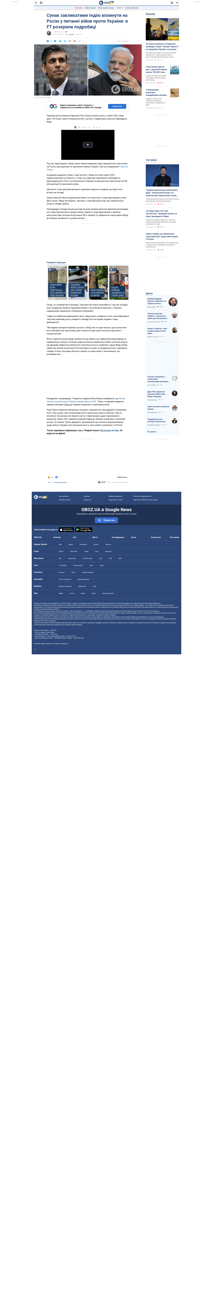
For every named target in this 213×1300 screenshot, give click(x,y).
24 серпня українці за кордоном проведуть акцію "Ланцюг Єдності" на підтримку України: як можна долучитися (162, 47)
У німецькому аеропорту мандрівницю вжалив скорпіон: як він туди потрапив (156, 93)
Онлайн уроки (87, 558)
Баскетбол (74, 551)
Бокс (96, 551)
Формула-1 (108, 551)
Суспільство (156, 537)
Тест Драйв (62, 565)
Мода (94, 593)
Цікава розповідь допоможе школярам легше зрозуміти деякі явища (156, 78)
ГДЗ (60, 558)
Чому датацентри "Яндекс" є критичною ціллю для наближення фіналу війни (157, 316)
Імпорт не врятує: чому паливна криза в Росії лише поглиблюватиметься (157, 331)
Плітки (72, 593)
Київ (60, 544)
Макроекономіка (83, 579)
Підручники (72, 558)
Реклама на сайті (65, 500)
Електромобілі (78, 565)
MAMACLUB (82, 586)
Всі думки (151, 432)
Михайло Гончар (152, 337)
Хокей (86, 551)
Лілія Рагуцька (58, 32)
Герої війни (79, 8)
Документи (87, 500)
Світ (66, 32)
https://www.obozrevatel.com (107, 603)
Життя (95, 537)
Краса (83, 593)
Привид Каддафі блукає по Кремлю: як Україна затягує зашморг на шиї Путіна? (156, 301)
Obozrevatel (105, 430)
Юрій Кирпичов (152, 412)
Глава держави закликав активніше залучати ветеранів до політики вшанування (162, 200)
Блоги (133, 537)
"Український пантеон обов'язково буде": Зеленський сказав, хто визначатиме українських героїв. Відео (162, 193)
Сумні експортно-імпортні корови (158, 408)
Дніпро (96, 544)
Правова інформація (115, 496)
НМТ (120, 558)
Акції (91, 565)
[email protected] (60, 638)
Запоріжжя (83, 544)
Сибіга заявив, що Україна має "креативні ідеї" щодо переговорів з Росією (162, 236)
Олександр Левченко (154, 425)
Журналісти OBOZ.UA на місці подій (145, 500)
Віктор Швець (151, 307)
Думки (149, 293)
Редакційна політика (60, 482)
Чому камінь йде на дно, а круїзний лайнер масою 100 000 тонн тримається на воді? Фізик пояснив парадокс (156, 70)
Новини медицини (65, 586)
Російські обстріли (131, 8)
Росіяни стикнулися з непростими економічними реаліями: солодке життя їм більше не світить (158, 379)
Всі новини (174, 537)
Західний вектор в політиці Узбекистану (156, 420)
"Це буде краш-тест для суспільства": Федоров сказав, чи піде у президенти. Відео (161, 213)
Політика (57, 537)
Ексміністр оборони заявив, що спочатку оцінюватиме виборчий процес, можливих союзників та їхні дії (161, 222)
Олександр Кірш (152, 400)
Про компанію (63, 496)
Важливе (150, 14)
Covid (94, 586)
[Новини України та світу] (102, 483)
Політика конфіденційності (142, 496)
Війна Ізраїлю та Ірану (106, 8)
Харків (70, 544)
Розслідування (118, 537)
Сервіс (102, 565)
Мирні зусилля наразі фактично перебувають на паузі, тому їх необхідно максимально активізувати (162, 245)
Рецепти (62, 572)
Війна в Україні (90, 8)
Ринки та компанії (65, 579)
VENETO (119, 8)
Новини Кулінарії (87, 572)
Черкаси (108, 544)
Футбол (61, 551)
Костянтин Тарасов (153, 322)
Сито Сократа (151, 385)
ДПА (100, 558)
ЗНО (110, 558)
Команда (87, 496)
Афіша (61, 593)
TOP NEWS (151, 160)
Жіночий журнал (108, 593)
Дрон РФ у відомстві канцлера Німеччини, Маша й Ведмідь (156, 394)
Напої (73, 572)
